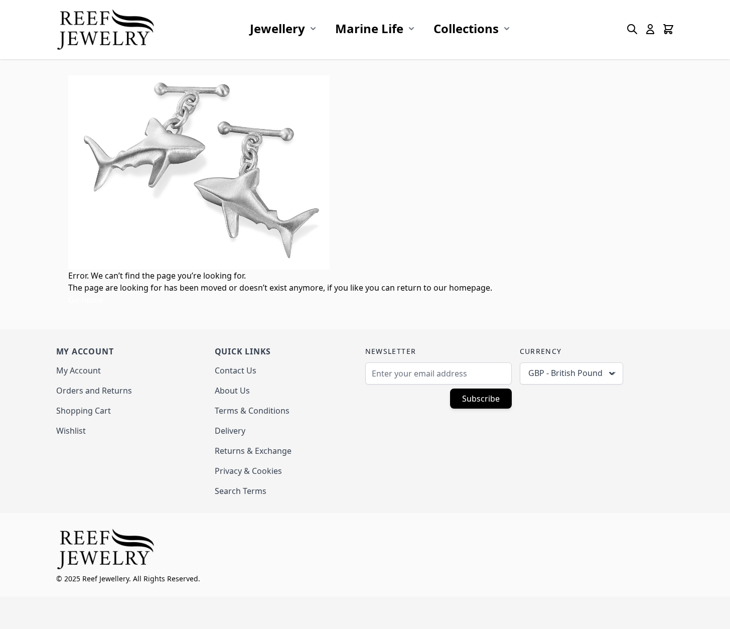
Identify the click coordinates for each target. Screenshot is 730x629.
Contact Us (235, 370)
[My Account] (650, 29)
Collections (466, 28)
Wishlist (71, 430)
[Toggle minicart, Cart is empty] (668, 29)
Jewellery (277, 28)
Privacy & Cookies (248, 470)
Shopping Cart (83, 410)
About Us (232, 390)
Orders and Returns (94, 390)
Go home (85, 299)
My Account (78, 370)
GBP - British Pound (565, 373)
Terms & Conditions (252, 410)
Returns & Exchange (253, 450)
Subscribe (481, 398)
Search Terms (240, 490)
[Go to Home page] (106, 29)
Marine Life (369, 28)
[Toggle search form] (632, 29)
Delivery (230, 430)
